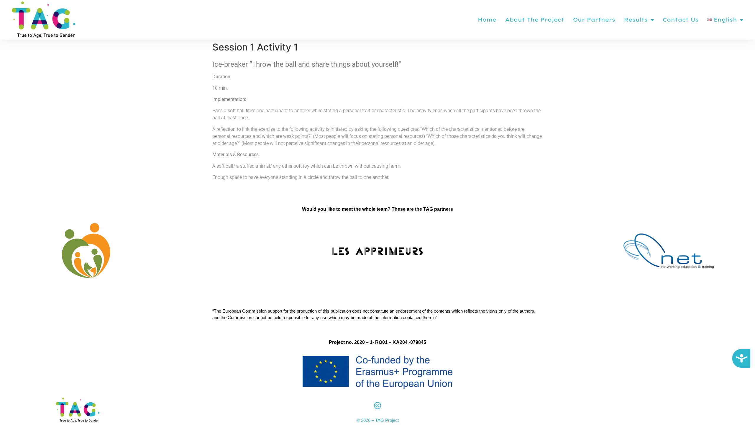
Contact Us (681, 19)
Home (487, 19)
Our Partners (594, 19)
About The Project (534, 19)
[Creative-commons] (377, 405)
